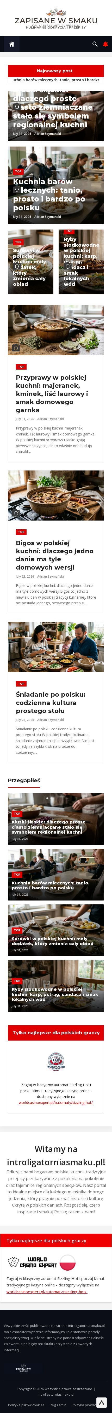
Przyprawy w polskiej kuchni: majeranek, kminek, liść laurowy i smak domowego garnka (52, 394)
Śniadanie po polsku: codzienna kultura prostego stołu (50, 702)
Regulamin (58, 1405)
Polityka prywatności (88, 1405)
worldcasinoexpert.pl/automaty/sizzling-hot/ (56, 1102)
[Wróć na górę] (101, 1402)
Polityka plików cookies (26, 1405)
